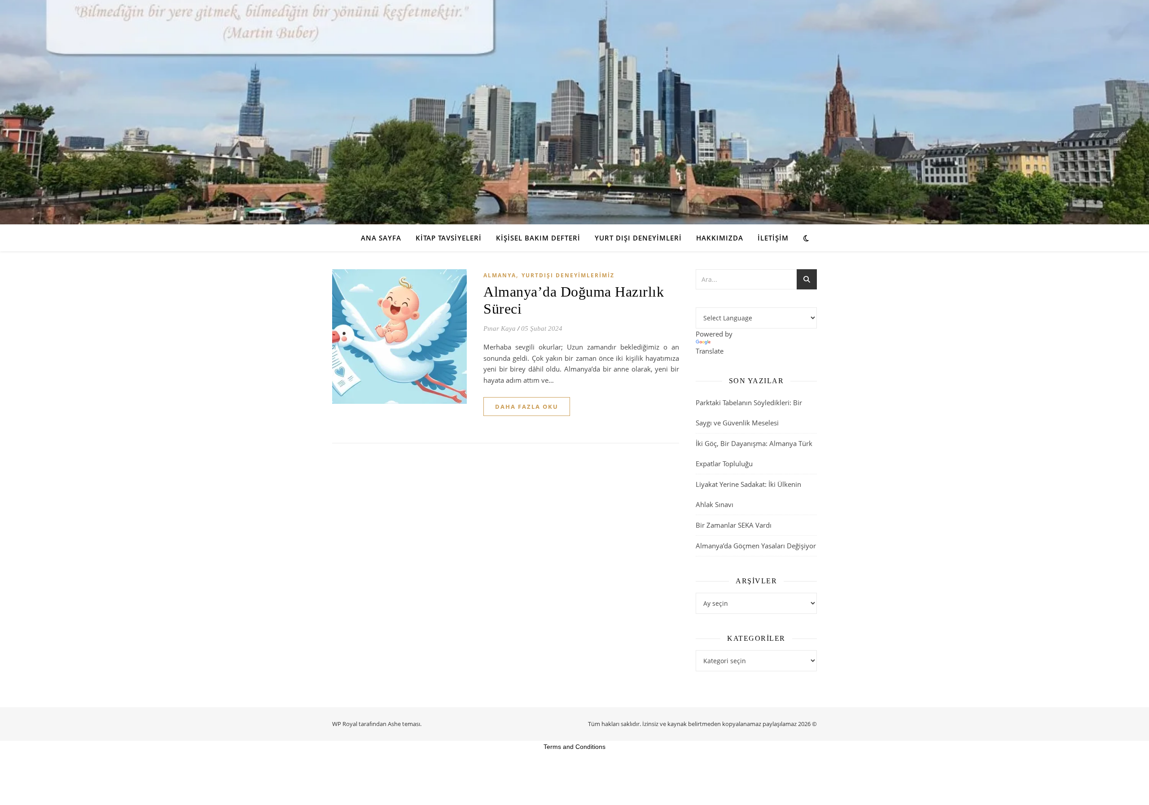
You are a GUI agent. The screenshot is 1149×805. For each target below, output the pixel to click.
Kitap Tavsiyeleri (449, 237)
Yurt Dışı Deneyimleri (638, 237)
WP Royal (344, 724)
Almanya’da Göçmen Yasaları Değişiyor (756, 545)
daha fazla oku (526, 406)
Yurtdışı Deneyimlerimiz (568, 275)
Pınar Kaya (499, 328)
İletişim (773, 237)
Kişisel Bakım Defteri (538, 237)
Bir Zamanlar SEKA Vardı (734, 525)
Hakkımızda (719, 237)
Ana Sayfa (381, 237)
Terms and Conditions (574, 746)
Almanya (499, 275)
